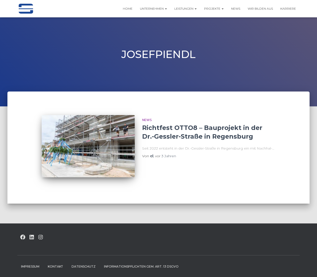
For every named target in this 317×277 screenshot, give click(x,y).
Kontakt (55, 266)
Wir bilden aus (260, 8)
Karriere (288, 8)
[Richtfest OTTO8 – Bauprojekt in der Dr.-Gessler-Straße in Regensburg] (88, 146)
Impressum (30, 266)
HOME (127, 8)
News (235, 8)
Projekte (212, 8)
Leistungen (184, 8)
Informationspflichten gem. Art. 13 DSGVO (141, 266)
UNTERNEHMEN (152, 8)
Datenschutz (84, 266)
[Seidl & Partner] (26, 8)
